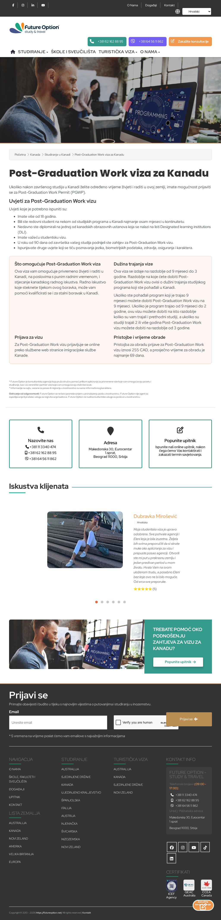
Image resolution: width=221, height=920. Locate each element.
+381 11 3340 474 (42, 447)
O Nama (132, 5)
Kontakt (169, 5)
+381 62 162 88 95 (42, 453)
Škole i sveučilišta (73, 51)
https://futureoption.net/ (49, 912)
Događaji (151, 5)
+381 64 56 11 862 (42, 459)
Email (14, 711)
